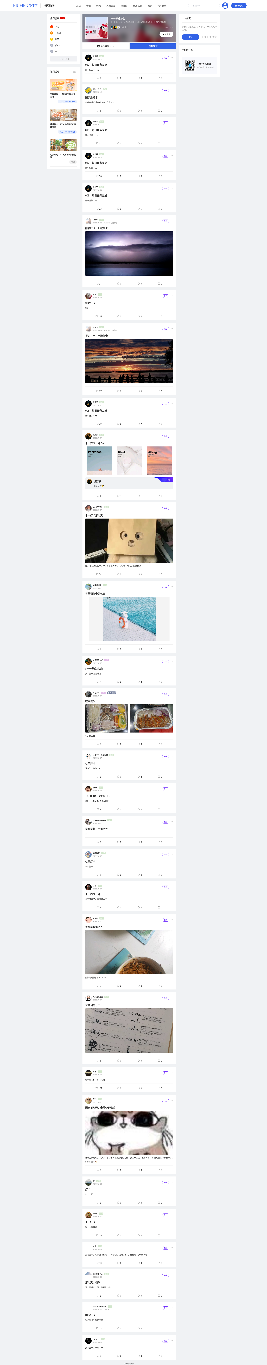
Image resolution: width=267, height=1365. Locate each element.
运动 (98, 5)
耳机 (78, 5)
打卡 (87, 1189)
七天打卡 (90, 861)
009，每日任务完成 (96, 195)
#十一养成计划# (94, 668)
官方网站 (239, 6)
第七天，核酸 (92, 1282)
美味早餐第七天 (94, 927)
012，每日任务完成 (96, 65)
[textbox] (204, 5)
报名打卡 (90, 303)
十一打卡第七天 (94, 515)
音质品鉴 (137, 5)
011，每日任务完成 (96, 130)
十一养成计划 (92, 894)
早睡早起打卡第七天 (96, 829)
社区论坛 (49, 6)
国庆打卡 (90, 1315)
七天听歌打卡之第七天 (97, 796)
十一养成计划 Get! (95, 443)
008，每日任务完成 (96, 410)
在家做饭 (90, 701)
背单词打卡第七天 (95, 593)
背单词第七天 (92, 1005)
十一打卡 (90, 1222)
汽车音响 (162, 5)
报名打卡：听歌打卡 (96, 228)
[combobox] (204, 5)
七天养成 (90, 763)
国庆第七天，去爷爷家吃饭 (100, 1107)
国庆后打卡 (91, 97)
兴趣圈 (124, 5)
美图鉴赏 (110, 5)
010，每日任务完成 (96, 163)
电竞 (150, 5)
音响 (88, 5)
